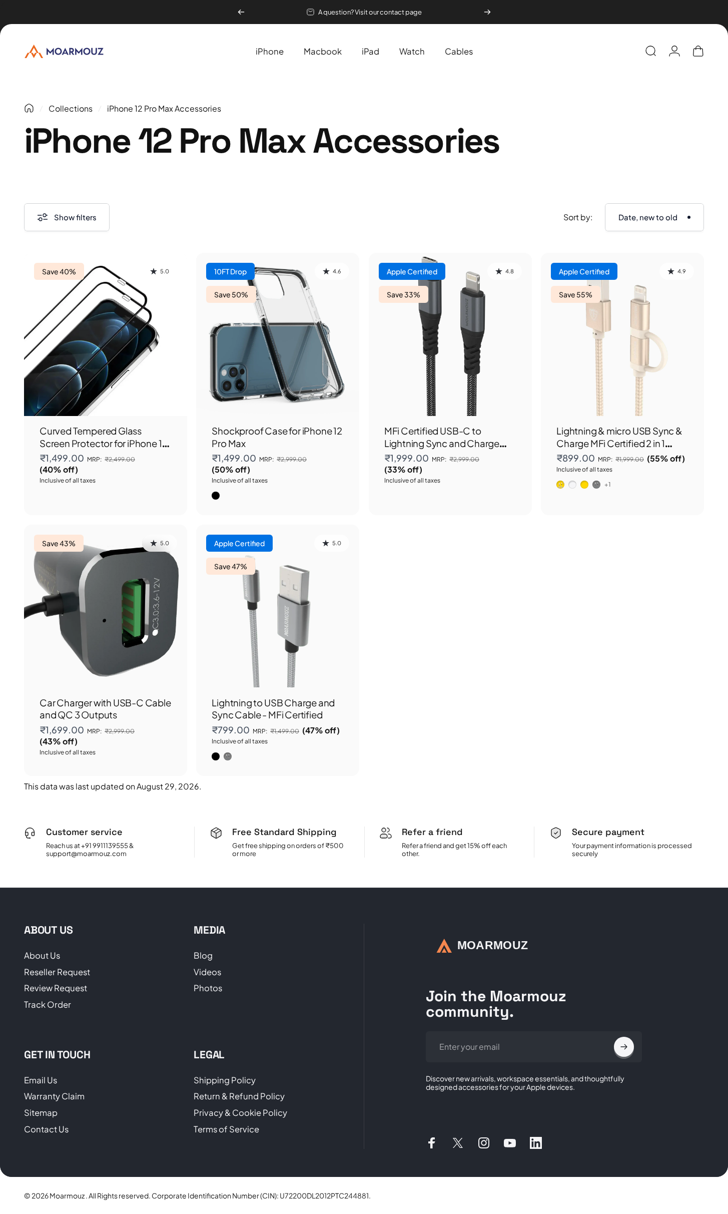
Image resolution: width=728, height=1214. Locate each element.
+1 (607, 485)
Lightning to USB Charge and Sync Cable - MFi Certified (273, 708)
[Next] (487, 12)
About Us (42, 956)
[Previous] (241, 12)
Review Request (55, 988)
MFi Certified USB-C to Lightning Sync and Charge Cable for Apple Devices (441, 443)
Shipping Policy (225, 1080)
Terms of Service (226, 1129)
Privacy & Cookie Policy (240, 1113)
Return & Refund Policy (239, 1096)
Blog (203, 956)
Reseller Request (57, 972)
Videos (207, 972)
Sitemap (41, 1113)
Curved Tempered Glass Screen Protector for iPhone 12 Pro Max (103, 443)
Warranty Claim (54, 1096)
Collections (71, 108)
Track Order (47, 1005)
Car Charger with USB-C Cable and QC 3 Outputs (105, 708)
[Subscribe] (624, 1047)
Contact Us (46, 1129)
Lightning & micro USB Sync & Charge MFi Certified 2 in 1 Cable (619, 443)
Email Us (40, 1080)
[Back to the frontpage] (29, 108)
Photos (208, 988)
